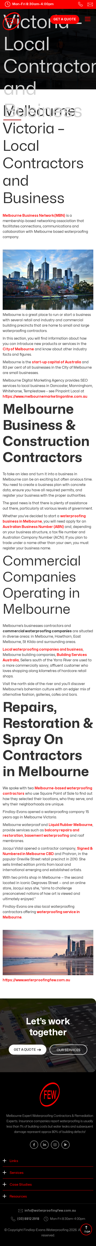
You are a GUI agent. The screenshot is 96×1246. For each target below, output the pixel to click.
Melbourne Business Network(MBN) (34, 215)
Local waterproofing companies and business (43, 649)
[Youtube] (65, 1145)
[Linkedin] (44, 1145)
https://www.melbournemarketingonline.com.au (45, 396)
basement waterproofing (47, 835)
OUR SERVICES (68, 1050)
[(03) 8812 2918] (80, 4)
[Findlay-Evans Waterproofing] (12, 21)
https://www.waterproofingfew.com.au (36, 980)
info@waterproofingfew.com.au (50, 1210)
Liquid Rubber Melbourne (70, 825)
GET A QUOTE (64, 19)
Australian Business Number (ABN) (33, 527)
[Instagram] (55, 1145)
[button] (48, 1160)
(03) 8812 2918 (28, 1218)
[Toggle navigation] (88, 19)
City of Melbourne (18, 349)
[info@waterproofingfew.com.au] (90, 4)
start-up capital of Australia (56, 362)
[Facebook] (34, 1145)
